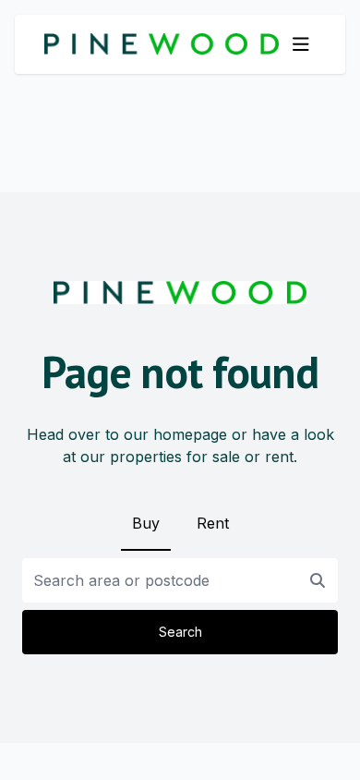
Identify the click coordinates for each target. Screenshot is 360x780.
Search (180, 632)
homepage (190, 434)
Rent (213, 523)
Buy (146, 523)
